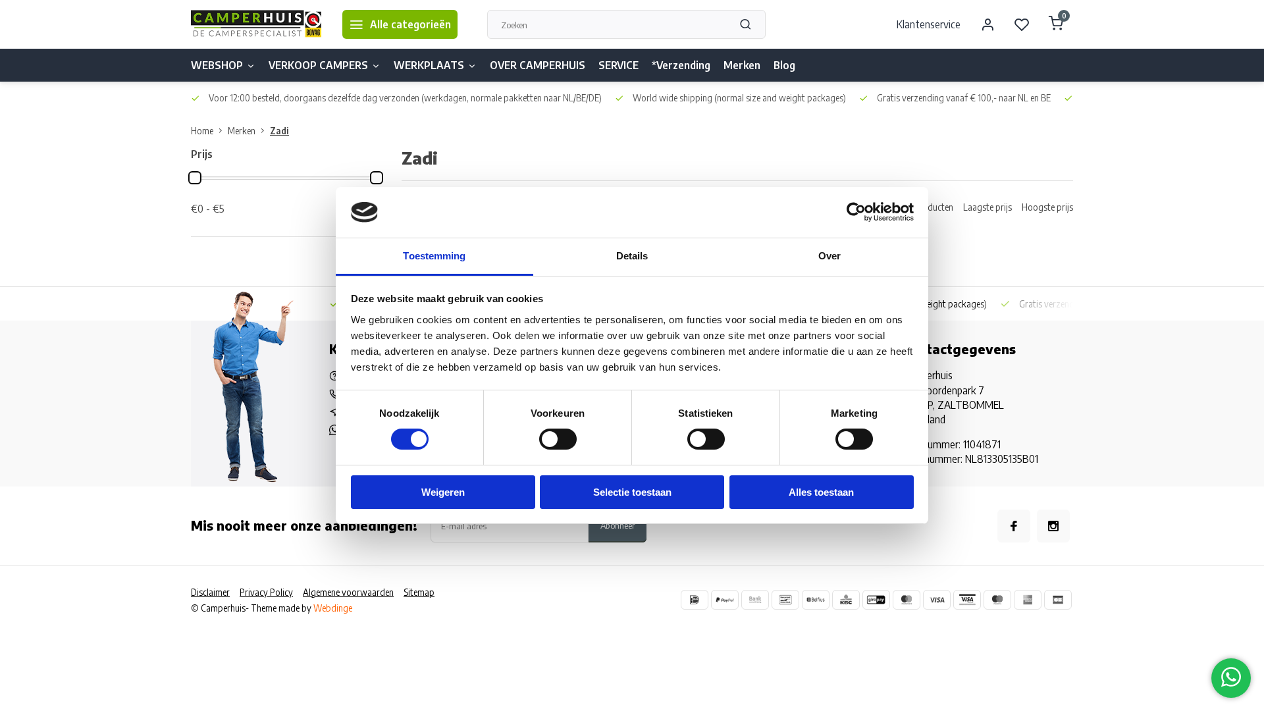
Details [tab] (632, 255)
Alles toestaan (821, 492)
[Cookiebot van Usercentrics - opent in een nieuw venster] (856, 212)
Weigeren (443, 492)
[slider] (194, 177)
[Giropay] (876, 600)
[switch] (558, 439)
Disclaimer (210, 592)
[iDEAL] (694, 600)
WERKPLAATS (429, 65)
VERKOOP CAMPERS (318, 65)
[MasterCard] (906, 600)
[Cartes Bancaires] (1058, 600)
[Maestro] (997, 600)
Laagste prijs (987, 207)
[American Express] (1027, 600)
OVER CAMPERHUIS (537, 65)
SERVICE (618, 65)
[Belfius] (816, 600)
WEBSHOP (217, 65)
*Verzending (681, 65)
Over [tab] (829, 255)
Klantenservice (929, 24)
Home (202, 130)
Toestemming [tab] (434, 255)
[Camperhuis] (257, 24)
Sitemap (419, 592)
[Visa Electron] (967, 600)
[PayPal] (725, 600)
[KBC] (846, 600)
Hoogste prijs (1047, 207)
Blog (784, 65)
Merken (742, 65)
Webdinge (332, 608)
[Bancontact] (785, 600)
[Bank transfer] (755, 600)
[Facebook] (1013, 526)
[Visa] (937, 600)
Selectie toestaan (632, 492)
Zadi (279, 130)
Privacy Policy (266, 592)
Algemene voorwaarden (348, 592)
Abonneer (617, 525)
